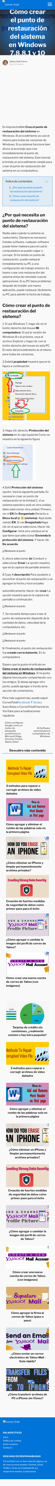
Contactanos (29, 1471)
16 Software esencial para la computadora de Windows (41, 732)
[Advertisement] (27, 94)
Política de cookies (12, 1440)
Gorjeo (37, 702)
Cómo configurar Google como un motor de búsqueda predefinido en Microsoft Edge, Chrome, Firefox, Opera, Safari (14, 732)
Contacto (7, 1447)
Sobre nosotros (10, 1444)
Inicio (5, 1437)
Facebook (24, 702)
